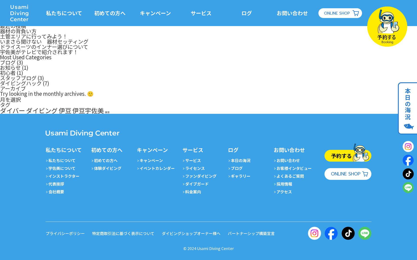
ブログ (8, 62)
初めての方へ (105, 160)
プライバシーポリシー (65, 233)
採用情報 (284, 184)
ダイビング (42, 110)
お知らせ (10, 67)
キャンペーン (151, 160)
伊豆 (65, 110)
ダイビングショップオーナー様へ (191, 233)
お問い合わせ (288, 160)
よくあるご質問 (290, 176)
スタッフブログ (18, 78)
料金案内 (193, 191)
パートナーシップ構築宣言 (251, 233)
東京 (107, 112)
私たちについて (62, 160)
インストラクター (63, 176)
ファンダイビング (201, 176)
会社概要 (56, 191)
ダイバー (12, 110)
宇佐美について (62, 168)
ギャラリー (240, 176)
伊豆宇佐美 (88, 110)
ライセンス (195, 168)
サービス (193, 160)
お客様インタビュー (294, 168)
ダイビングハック (21, 83)
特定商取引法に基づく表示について (123, 233)
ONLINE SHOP (337, 13)
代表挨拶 (56, 184)
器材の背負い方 (18, 31)
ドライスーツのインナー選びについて (44, 46)
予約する (341, 155)
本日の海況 (240, 160)
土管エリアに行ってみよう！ (34, 36)
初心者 (8, 72)
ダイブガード (197, 184)
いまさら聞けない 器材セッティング (44, 41)
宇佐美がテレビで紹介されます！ (39, 52)
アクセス (284, 191)
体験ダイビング (107, 168)
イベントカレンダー (157, 168)
